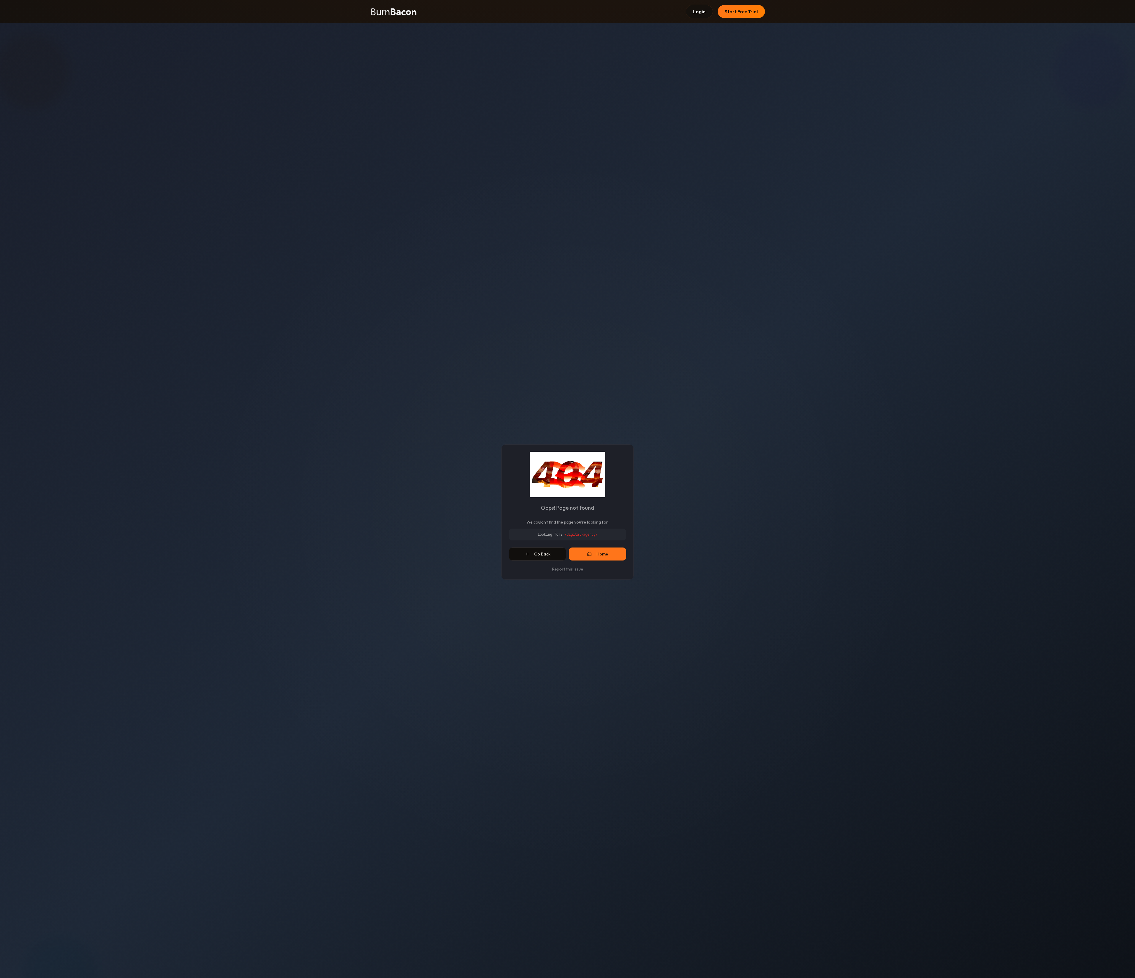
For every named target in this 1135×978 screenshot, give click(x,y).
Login (699, 11)
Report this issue (567, 569)
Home (602, 554)
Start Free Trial (741, 11)
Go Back (542, 554)
